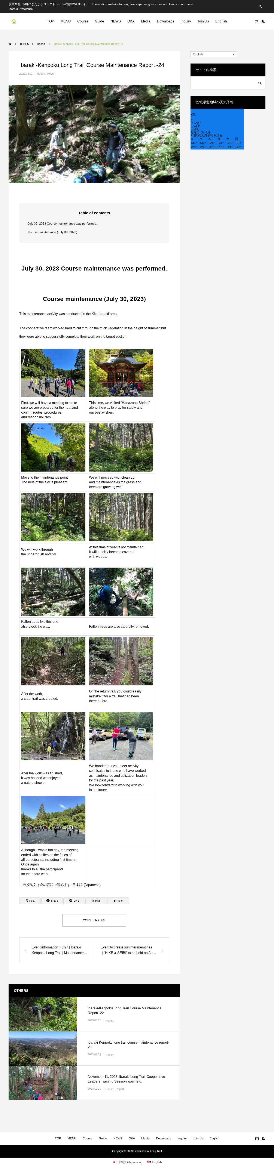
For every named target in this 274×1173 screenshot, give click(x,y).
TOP (50, 21)
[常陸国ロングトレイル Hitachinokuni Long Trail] (14, 21)
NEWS (115, 21)
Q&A (131, 21)
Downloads (165, 21)
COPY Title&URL (94, 920)
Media (145, 21)
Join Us (203, 21)
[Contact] (256, 21)
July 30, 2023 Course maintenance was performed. (62, 223)
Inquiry (186, 21)
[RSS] (263, 21)
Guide (99, 21)
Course (82, 21)
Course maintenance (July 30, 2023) (52, 232)
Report (41, 73)
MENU (66, 21)
